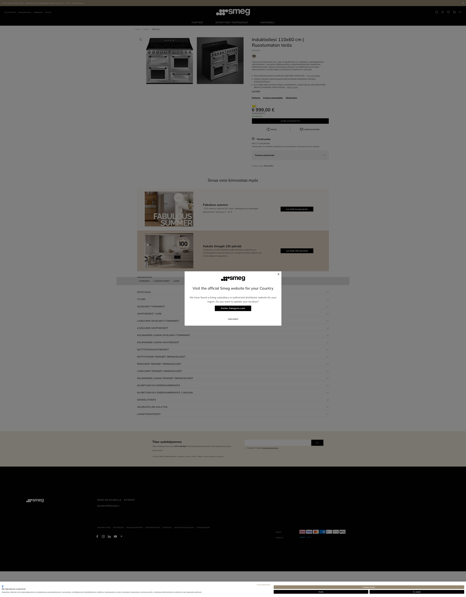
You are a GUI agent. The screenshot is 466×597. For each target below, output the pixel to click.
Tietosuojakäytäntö (263, 585)
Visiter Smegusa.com (233, 308)
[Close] (278, 273)
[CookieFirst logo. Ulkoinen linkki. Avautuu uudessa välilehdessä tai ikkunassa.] (3, 586)
